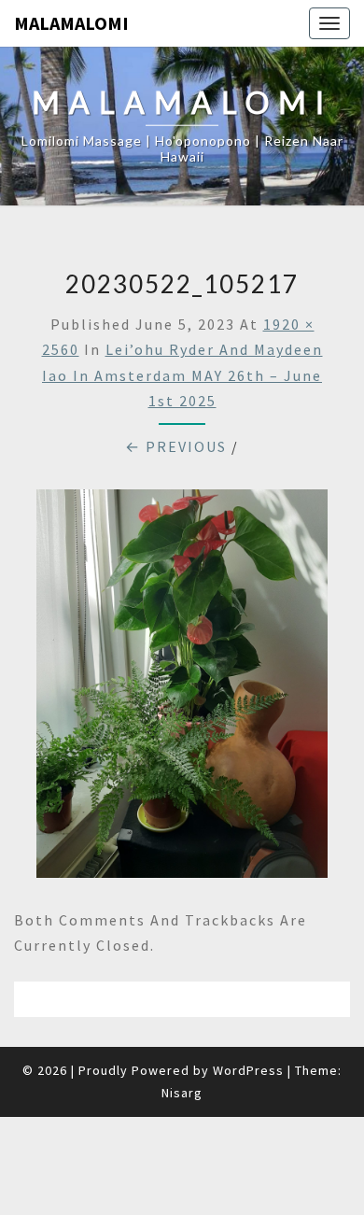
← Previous (176, 446)
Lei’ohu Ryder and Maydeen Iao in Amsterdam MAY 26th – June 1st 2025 (182, 374)
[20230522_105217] (182, 689)
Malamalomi (71, 23)
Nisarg (182, 1092)
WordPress (248, 1070)
